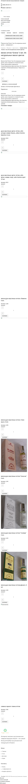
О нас (3, 753)
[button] (4, 150)
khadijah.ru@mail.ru (6, 771)
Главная (4, 751)
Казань (3, 766)
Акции (3, 758)
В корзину (4, 81)
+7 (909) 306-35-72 (6, 769)
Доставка (4, 756)
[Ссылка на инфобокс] (14, 388)
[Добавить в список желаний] (6, 128)
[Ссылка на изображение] (5, 730)
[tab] (14, 91)
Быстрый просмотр (2, 128)
